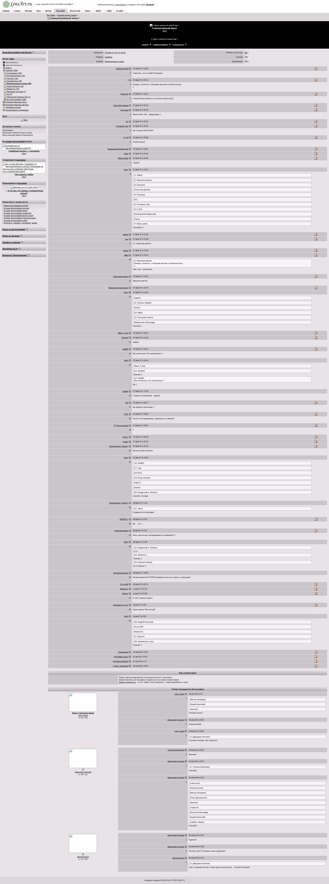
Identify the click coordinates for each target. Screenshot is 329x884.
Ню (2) (9, 94)
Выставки (60, 11)
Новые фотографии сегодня (16, 206)
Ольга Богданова (120, 105)
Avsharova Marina (120, 661)
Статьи (17, 11)
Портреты (8, 223)
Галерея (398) (12, 70)
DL (127, 122)
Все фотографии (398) (16, 99)
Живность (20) (13, 89)
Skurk (125, 251)
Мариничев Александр (118, 288)
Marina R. (124, 589)
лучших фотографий (15, 141)
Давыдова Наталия (175, 720)
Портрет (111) (13, 78)
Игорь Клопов (122, 426)
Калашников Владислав (118, 149)
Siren (164, 31)
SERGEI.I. (124, 519)
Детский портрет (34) (16, 76)
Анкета (9, 68)
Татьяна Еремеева (176, 750)
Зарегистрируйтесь (127, 682)
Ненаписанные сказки (66, 15)
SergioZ (125, 338)
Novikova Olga (122, 69)
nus (126, 239)
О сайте (119, 11)
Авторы (48, 11)
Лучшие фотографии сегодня (16, 208)
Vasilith (125, 349)
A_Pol (125, 137)
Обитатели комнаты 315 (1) (19, 97)
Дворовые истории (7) (16, 92)
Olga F (125, 437)
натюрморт (26, 223)
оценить (145, 44)
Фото (38, 11)
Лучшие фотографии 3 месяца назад (20, 218)
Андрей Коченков (120, 573)
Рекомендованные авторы (17, 105)
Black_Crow (123, 333)
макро (34, 223)
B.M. (126, 414)
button (125, 442)
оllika (126, 255)
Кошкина (124, 94)
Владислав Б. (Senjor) (118, 446)
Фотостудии (75, 11)
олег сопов (83, 715)
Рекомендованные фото (16, 102)
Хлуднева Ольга (121, 657)
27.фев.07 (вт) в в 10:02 (115, 53)
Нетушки (124, 110)
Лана (126, 154)
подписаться (178, 44)
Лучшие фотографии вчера (15, 211)
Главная (5, 11)
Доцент (125, 593)
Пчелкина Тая (122, 126)
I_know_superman (120, 666)
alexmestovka (83, 857)
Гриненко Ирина (121, 531)
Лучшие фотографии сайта (15, 220)
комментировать (161, 44)
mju (126, 403)
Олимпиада (123, 652)
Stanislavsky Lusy (120, 605)
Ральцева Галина (120, 276)
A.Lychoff (124, 584)
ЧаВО (109, 11)
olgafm (125, 234)
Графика (108, 57)
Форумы (28, 11)
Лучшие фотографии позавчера (17, 213)
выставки (21, 160)
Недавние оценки (13, 107)
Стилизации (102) (14, 73)
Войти (98, 11)
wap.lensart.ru (121, 5)
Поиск (87, 11)
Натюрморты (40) (14, 81)
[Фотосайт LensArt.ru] (38, 8)
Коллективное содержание (17, 110)
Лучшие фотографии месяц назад (18, 215)
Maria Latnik (123, 158)
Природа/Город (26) (15, 86)
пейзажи (16, 223)
